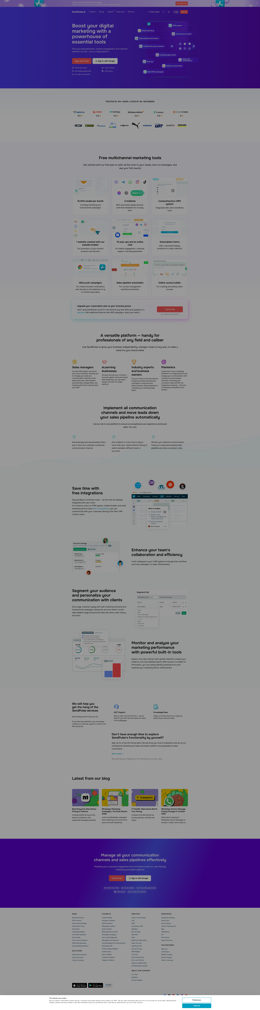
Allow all (197, 1006)
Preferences (196, 1000)
